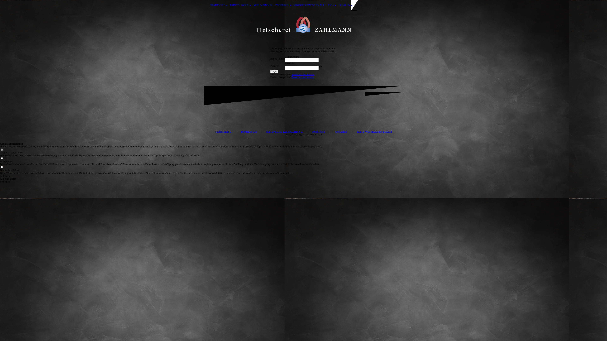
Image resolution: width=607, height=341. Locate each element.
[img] (303, 25)
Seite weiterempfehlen (374, 131)
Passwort (274, 66)
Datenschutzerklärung (284, 131)
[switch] (1, 149)
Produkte (282, 5)
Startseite (217, 5)
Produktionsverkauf (309, 5)
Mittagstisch (262, 5)
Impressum (249, 131)
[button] (161, 176)
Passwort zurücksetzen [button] (302, 74)
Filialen (344, 5)
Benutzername (277, 58)
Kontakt (318, 131)
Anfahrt (341, 131)
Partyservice (239, 5)
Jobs (331, 5)
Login (274, 71)
